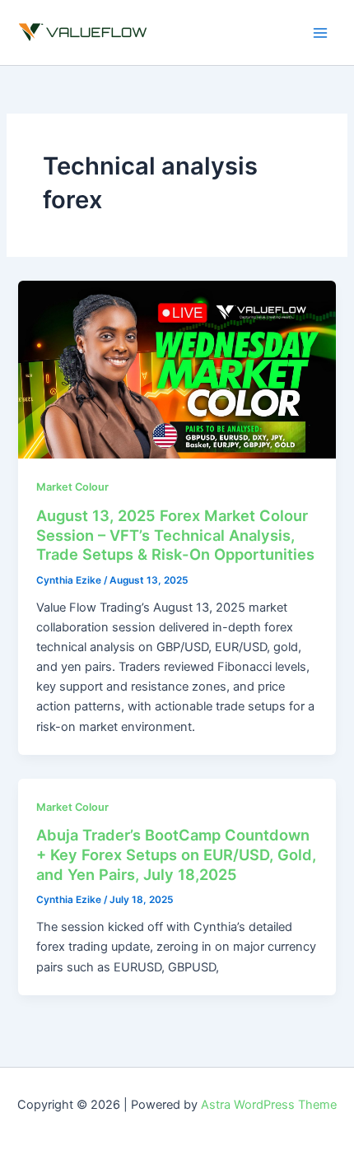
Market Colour (72, 487)
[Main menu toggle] (320, 33)
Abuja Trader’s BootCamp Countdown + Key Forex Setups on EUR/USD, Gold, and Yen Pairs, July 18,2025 (176, 854)
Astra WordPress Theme (269, 1104)
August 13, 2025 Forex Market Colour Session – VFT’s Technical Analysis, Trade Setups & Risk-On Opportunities (175, 534)
